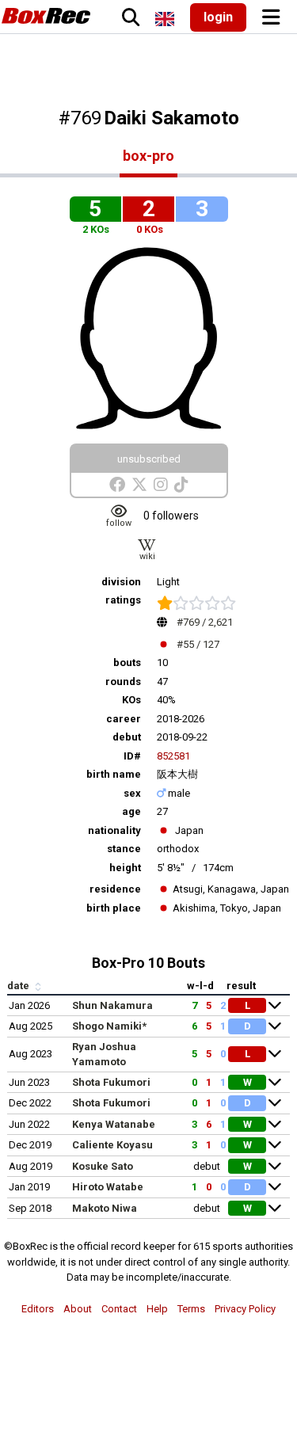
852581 (173, 756)
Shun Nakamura (112, 1005)
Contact (119, 1309)
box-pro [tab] (148, 155)
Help (157, 1309)
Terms (191, 1309)
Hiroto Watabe (107, 1187)
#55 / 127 (198, 644)
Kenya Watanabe (113, 1124)
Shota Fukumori (111, 1082)
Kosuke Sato (102, 1166)
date (19, 986)
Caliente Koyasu (112, 1145)
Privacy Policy (245, 1309)
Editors (37, 1309)
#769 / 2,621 (205, 622)
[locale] (164, 19)
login (218, 17)
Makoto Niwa (104, 1208)
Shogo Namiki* (109, 1026)
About (77, 1309)
